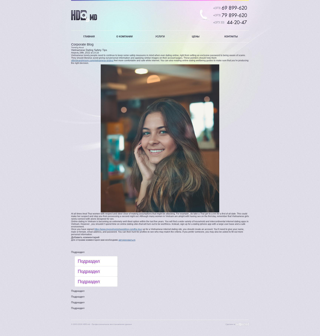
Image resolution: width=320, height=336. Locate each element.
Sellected (242, 324)
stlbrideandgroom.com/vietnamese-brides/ (92, 60)
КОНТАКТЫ (231, 36)
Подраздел (77, 252)
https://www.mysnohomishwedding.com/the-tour (118, 229)
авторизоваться (127, 240)
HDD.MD (84, 16)
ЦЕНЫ (195, 36)
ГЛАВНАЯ (89, 36)
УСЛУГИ (160, 36)
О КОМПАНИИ (124, 36)
